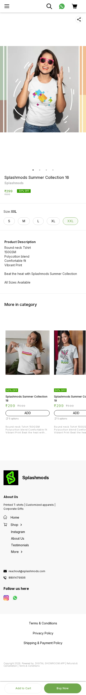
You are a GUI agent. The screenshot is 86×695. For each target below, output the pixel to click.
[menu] (6, 6)
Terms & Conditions (29, 665)
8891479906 (17, 577)
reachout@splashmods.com (27, 571)
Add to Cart (23, 688)
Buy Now (63, 688)
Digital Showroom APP (50, 663)
